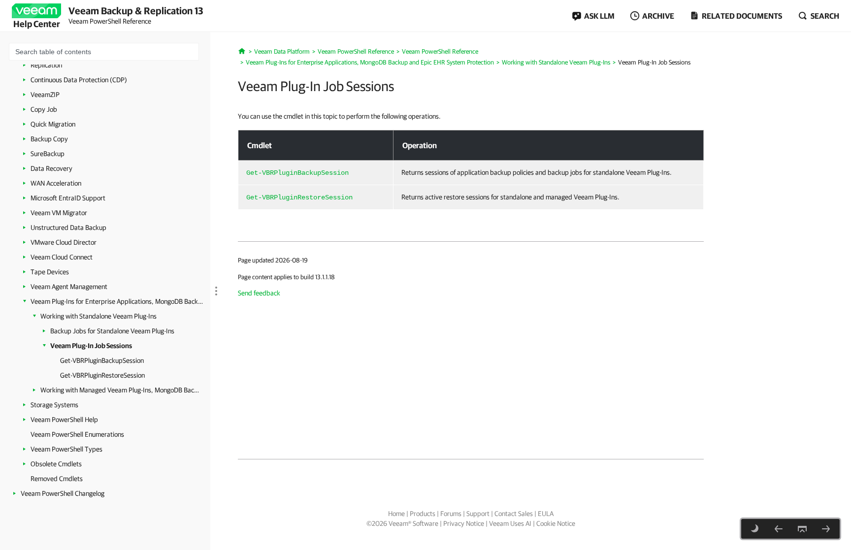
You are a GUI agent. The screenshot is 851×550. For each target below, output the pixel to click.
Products (422, 514)
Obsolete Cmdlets (56, 464)
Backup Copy (49, 139)
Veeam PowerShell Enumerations (77, 434)
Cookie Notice (555, 523)
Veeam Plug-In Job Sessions (91, 346)
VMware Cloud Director (64, 242)
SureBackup (48, 154)
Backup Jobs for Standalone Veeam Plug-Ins (112, 331)
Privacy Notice (463, 523)
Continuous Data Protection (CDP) (79, 80)
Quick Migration (53, 124)
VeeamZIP (45, 94)
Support (478, 514)
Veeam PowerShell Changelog (62, 493)
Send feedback (259, 293)
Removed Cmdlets (57, 479)
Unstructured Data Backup (68, 227)
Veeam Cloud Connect (62, 257)
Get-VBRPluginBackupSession (102, 360)
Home (396, 514)
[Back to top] (802, 529)
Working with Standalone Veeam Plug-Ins (98, 316)
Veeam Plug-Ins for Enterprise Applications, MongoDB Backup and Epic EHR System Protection (117, 301)
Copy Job (44, 109)
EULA (546, 514)
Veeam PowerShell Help (64, 419)
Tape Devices (50, 272)
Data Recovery (51, 168)
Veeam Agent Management (69, 287)
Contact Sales (513, 514)
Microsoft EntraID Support (68, 198)
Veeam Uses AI (510, 523)
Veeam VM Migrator (59, 213)
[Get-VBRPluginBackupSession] (826, 529)
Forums (450, 514)
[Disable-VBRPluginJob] (779, 529)
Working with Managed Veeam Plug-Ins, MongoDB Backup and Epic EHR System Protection (120, 390)
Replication (46, 65)
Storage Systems (54, 405)
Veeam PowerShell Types (66, 449)
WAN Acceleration (56, 183)
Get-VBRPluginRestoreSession (102, 375)
